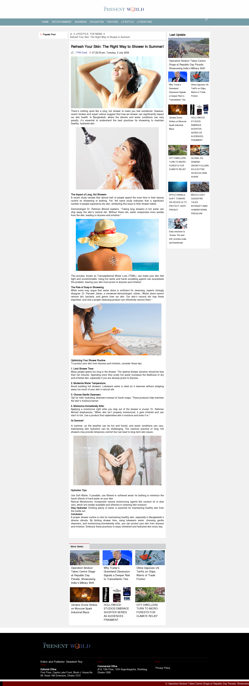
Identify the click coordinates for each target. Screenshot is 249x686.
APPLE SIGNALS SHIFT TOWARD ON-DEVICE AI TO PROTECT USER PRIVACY (178, 202)
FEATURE (112, 22)
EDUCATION (97, 22)
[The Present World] (124, 9)
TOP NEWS (96, 34)
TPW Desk (81, 52)
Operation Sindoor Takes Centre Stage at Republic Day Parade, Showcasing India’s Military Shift (83, 575)
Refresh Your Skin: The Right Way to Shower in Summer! (100, 37)
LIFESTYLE (127, 22)
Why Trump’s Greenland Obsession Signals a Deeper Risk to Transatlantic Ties (177, 92)
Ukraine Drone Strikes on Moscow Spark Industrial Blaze (84, 608)
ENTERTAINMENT (62, 22)
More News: (77, 546)
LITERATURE (144, 22)
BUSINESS (81, 22)
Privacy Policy (162, 668)
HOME (45, 22)
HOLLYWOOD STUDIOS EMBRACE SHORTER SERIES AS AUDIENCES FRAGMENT (116, 612)
